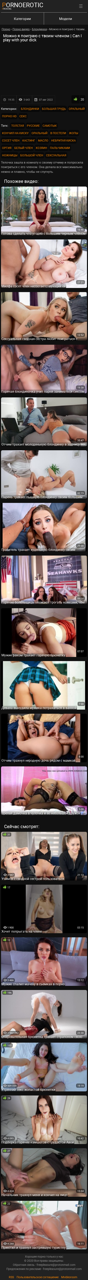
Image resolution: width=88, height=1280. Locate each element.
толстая (17, 126)
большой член (31, 155)
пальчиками (60, 148)
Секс (23, 116)
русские (33, 126)
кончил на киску (15, 133)
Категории (22, 18)
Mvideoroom (69, 1277)
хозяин (41, 148)
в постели (58, 133)
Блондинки (30, 109)
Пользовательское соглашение (38, 1277)
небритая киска (63, 140)
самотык (50, 126)
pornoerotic (22, 5)
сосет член (10, 140)
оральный (39, 133)
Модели (65, 18)
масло (43, 140)
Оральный (77, 109)
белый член (23, 148)
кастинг (28, 140)
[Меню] (81, 6)
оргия (6, 148)
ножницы (9, 155)
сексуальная (56, 155)
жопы (73, 133)
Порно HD (9, 116)
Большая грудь (54, 109)
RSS (11, 1277)
